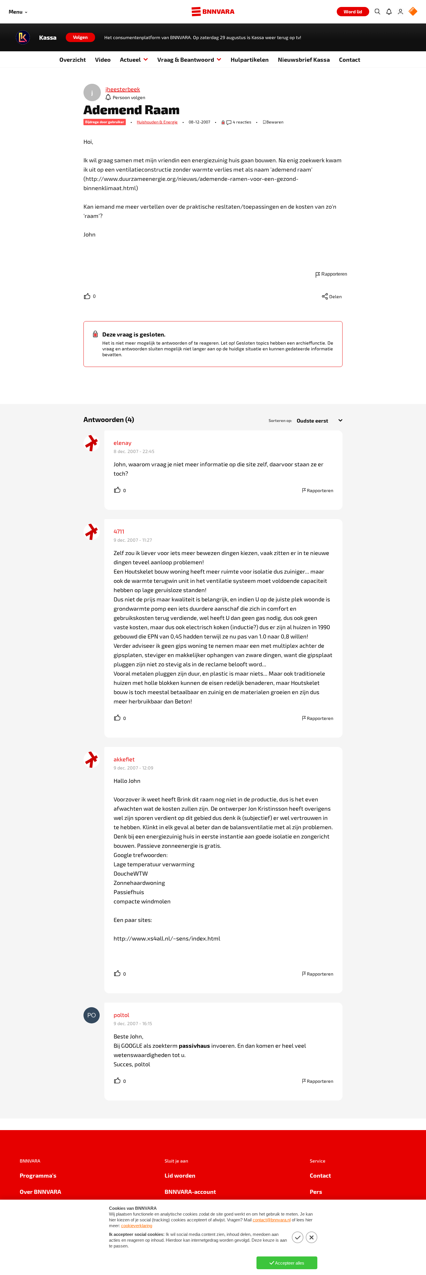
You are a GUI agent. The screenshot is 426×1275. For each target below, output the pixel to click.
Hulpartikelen (250, 59)
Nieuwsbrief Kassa (304, 59)
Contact (349, 59)
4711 (119, 531)
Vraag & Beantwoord (185, 59)
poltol (121, 1014)
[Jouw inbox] (388, 12)
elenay (123, 442)
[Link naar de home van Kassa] (23, 37)
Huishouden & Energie (157, 121)
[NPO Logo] (413, 12)
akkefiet (124, 759)
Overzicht (72, 59)
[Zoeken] (377, 11)
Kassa (48, 37)
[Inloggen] (400, 11)
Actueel (130, 59)
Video (103, 59)
